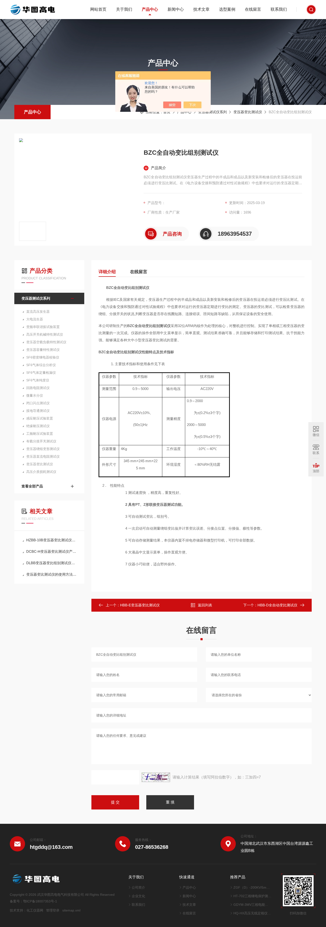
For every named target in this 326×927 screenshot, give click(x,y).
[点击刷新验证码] (156, 777)
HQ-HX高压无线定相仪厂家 (252, 913)
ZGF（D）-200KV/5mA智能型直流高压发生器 (252, 887)
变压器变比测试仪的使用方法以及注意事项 (51, 574)
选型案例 (227, 9)
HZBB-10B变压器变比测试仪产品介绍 (51, 540)
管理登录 (52, 910)
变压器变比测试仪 (247, 112)
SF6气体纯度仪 (37, 380)
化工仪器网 (34, 910)
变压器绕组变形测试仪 (43, 449)
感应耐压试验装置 (39, 418)
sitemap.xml (71, 910)
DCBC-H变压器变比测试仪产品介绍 (51, 551)
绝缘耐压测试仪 (38, 426)
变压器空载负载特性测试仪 (46, 342)
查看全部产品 (32, 486)
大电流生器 (34, 319)
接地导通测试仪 (38, 411)
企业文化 (138, 896)
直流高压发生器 (38, 311)
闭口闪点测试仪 (38, 403)
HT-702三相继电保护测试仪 (252, 896)
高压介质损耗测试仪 (41, 472)
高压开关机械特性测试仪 (44, 334)
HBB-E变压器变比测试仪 (140, 605)
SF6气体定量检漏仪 (41, 372)
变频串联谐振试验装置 (43, 327)
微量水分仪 (34, 395)
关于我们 (124, 9)
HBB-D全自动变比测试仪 (277, 605)
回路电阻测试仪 (38, 388)
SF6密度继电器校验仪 (42, 357)
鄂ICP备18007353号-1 (40, 901)
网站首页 (98, 9)
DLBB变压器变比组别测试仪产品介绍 (51, 563)
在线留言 (253, 9)
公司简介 (138, 887)
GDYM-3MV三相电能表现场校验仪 (252, 905)
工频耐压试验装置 (39, 433)
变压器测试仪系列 (212, 112)
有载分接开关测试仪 (41, 441)
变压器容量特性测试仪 (43, 350)
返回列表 (205, 605)
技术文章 (201, 9)
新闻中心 (176, 9)
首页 (166, 112)
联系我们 (279, 9)
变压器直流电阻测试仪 (43, 456)
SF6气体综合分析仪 (41, 365)
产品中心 (150, 9)
